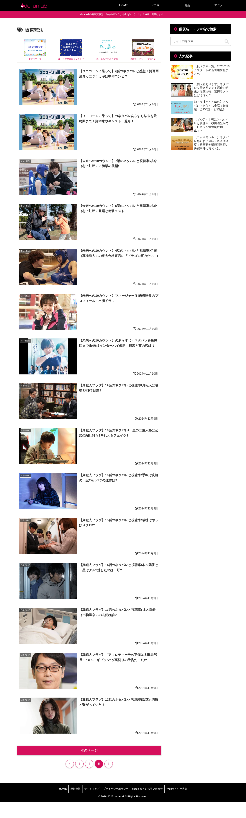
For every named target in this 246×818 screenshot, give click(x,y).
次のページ (89, 750)
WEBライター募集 (176, 788)
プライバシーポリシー (115, 788)
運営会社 (75, 788)
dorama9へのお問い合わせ (147, 788)
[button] (226, 41)
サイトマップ (91, 788)
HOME (63, 788)
